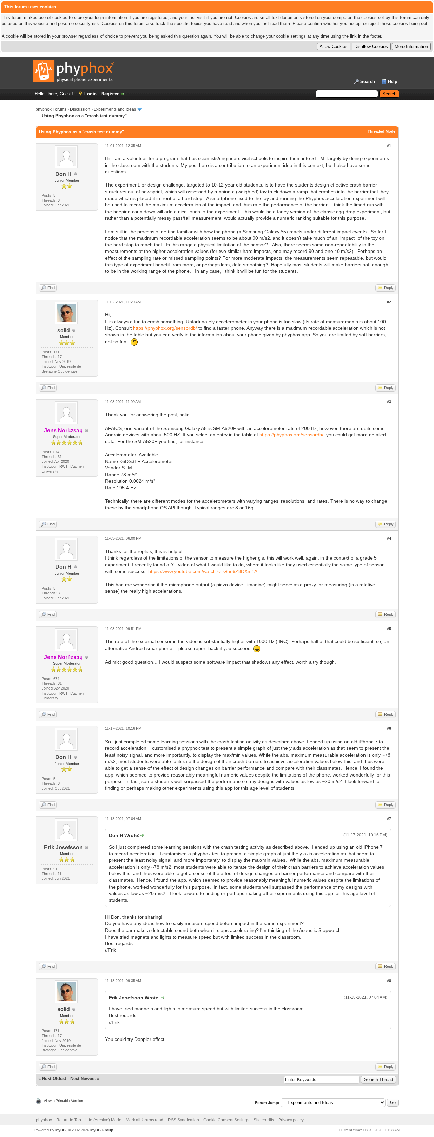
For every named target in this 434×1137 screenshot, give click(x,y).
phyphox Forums (51, 109)
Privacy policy (291, 1120)
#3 (389, 402)
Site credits (264, 1120)
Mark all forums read (144, 1120)
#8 (389, 981)
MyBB (60, 1130)
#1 (389, 146)
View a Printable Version (63, 1101)
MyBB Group (101, 1130)
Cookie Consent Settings (226, 1120)
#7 (389, 819)
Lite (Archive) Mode (103, 1120)
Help (392, 81)
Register (110, 93)
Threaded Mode (381, 131)
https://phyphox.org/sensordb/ (165, 328)
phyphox (44, 1120)
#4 (389, 538)
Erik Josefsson (63, 847)
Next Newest (83, 1078)
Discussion (80, 109)
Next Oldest (54, 1078)
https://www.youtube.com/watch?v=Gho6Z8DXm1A (202, 571)
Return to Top (68, 1120)
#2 (389, 302)
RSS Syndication (183, 1120)
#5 (389, 629)
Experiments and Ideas (115, 109)
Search (367, 81)
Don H (63, 174)
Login (90, 93)
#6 (389, 728)
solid (63, 330)
